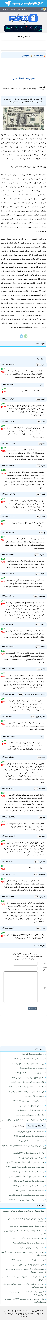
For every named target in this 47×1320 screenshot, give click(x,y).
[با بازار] (23, 28)
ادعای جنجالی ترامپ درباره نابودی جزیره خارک (27, 1226)
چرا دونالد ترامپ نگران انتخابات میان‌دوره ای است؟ (25, 1091)
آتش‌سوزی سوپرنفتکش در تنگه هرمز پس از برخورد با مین (22, 1119)
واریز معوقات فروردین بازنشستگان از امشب (28, 1063)
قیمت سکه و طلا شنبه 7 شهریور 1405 (30, 1190)
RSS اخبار (40, 55)
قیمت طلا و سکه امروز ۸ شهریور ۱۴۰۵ (30, 1131)
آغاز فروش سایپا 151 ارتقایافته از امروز (30, 1110)
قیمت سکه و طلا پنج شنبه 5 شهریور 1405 (28, 1185)
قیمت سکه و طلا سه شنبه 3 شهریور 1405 (28, 1171)
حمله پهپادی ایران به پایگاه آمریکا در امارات (28, 1238)
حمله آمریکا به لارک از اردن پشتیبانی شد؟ (28, 1243)
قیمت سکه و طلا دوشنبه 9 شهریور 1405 (29, 1058)
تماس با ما (4, 9)
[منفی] (2, 372)
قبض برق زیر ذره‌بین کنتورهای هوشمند (30, 1115)
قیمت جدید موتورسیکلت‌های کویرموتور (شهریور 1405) (24, 1195)
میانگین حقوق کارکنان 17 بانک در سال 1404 (27, 1077)
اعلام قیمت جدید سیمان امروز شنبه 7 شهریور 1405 (25, 1167)
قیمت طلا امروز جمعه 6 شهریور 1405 (30, 1140)
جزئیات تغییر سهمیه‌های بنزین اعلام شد (29, 1157)
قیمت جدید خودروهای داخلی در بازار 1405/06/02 (25, 1199)
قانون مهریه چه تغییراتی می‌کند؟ (32, 1068)
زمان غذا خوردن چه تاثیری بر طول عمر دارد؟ (28, 1264)
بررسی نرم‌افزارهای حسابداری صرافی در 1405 (27, 1259)
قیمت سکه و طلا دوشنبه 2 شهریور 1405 (29, 1136)
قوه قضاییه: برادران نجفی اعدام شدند (30, 1247)
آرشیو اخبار (26, 55)
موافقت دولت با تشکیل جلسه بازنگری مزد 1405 (26, 1086)
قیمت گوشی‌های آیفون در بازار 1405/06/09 (28, 1101)
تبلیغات (12, 9)
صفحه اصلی (21, 9)
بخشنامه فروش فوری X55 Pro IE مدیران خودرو (26, 1176)
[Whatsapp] (25, 337)
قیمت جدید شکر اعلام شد (34, 1096)
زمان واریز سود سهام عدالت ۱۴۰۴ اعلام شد (28, 1153)
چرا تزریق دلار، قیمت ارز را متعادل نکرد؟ (29, 1072)
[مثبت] (2, 369)
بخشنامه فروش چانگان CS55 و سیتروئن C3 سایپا (25, 1162)
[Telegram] (21, 337)
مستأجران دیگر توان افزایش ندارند (31, 1105)
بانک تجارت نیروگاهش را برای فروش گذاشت (27, 1082)
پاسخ (38, 364)
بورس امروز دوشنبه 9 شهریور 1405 (31, 1054)
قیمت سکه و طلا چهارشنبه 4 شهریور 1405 (28, 1181)
